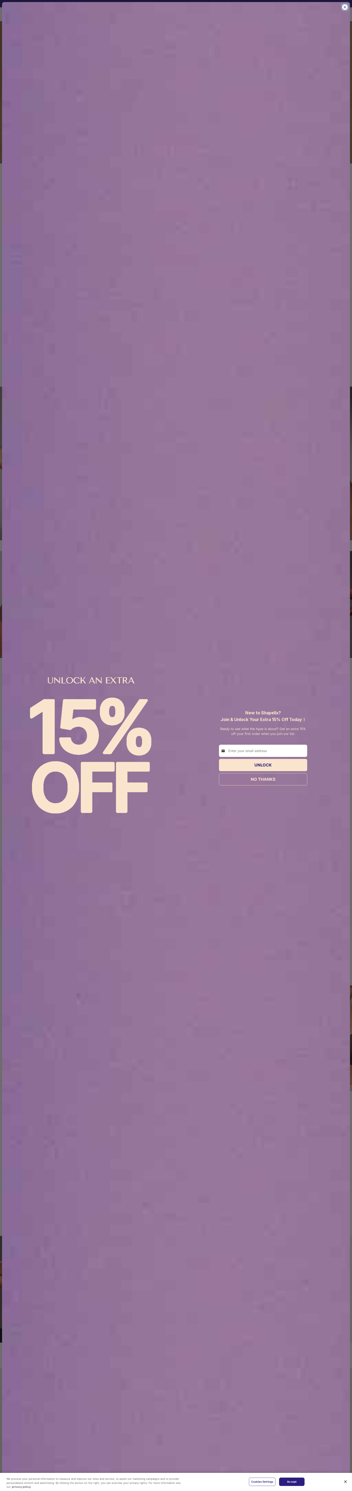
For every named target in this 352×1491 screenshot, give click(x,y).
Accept (292, 1481)
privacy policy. (21, 1486)
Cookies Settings (262, 1481)
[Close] (345, 1481)
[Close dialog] (345, 7)
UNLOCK (263, 765)
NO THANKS (263, 779)
